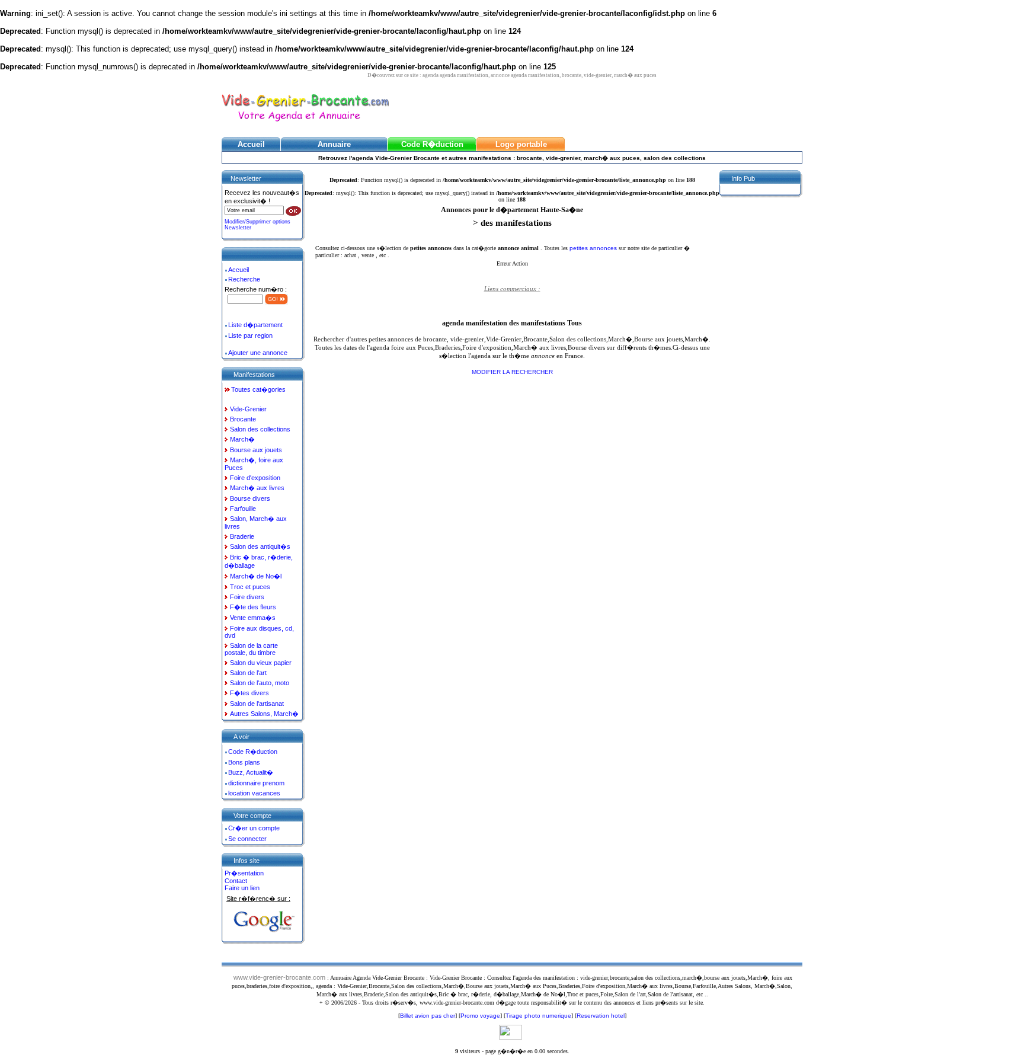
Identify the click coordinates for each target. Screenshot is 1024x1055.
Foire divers (247, 596)
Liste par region (250, 335)
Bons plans (244, 762)
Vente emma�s (253, 617)
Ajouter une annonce (257, 352)
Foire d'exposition (255, 477)
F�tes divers (249, 692)
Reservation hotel (601, 1015)
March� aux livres (257, 487)
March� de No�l (255, 576)
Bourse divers (250, 498)
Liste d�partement (255, 324)
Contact (236, 880)
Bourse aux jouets (256, 449)
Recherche (244, 279)
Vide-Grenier (248, 409)
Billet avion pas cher (427, 1015)
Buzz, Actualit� (250, 772)
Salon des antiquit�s (260, 546)
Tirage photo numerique (538, 1015)
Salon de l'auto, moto (259, 682)
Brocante (243, 419)
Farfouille (243, 508)
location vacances (254, 793)
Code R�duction (252, 751)
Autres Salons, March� (264, 713)
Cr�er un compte (254, 828)
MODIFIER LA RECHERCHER (512, 372)
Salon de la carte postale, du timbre (251, 649)
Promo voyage (480, 1015)
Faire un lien (242, 887)
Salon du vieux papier (261, 662)
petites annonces (594, 248)
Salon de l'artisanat (257, 703)
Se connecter (247, 838)
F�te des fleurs (253, 606)
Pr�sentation (244, 873)
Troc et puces (250, 586)
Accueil (238, 269)
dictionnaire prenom (256, 783)
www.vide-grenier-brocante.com (279, 977)
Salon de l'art (248, 672)
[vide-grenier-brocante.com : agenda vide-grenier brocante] (305, 122)
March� (242, 439)
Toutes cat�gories (258, 389)
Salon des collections (260, 429)
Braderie (242, 536)
